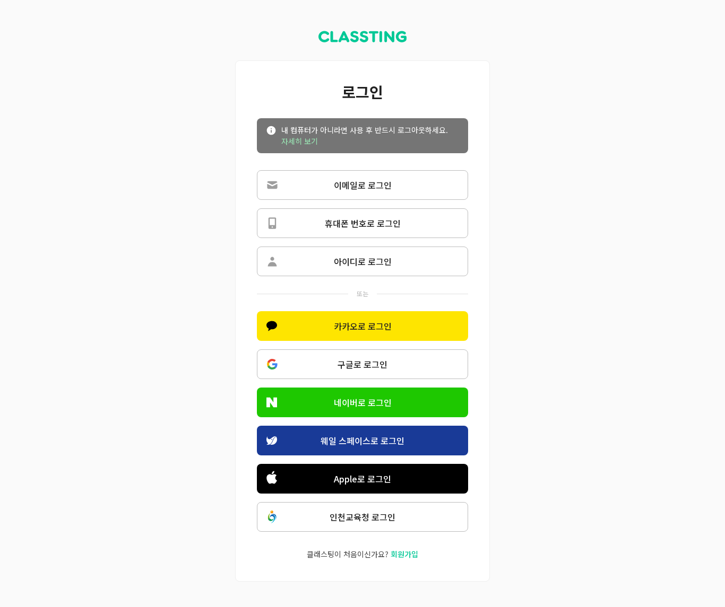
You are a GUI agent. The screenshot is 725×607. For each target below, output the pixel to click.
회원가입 (404, 554)
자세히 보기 (299, 141)
